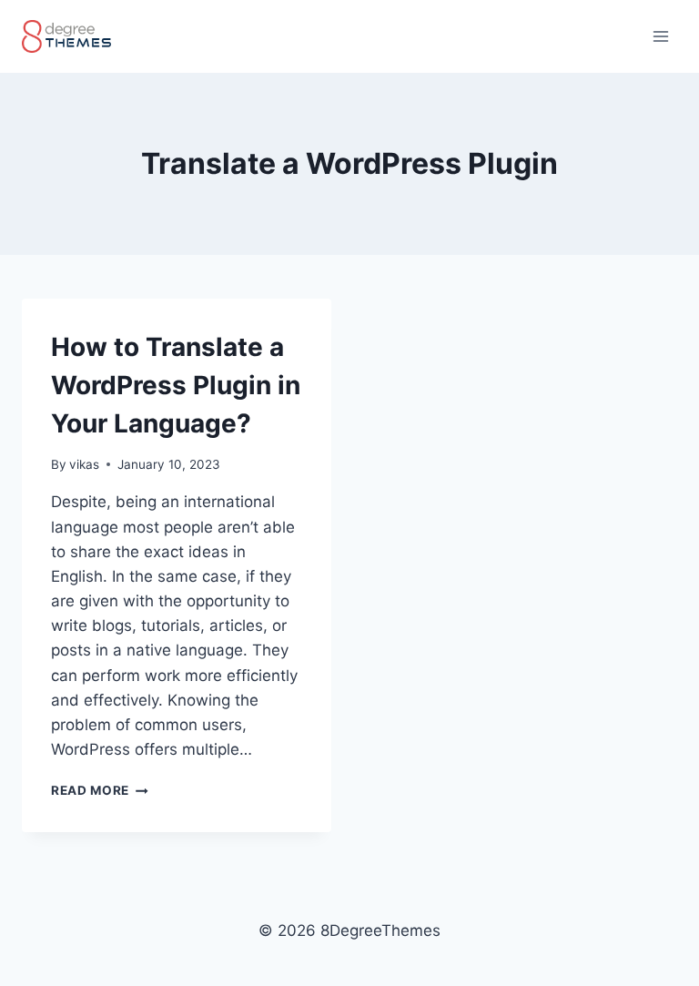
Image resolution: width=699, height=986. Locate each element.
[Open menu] (660, 36)
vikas (84, 464)
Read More (99, 790)
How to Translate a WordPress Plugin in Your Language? (175, 385)
